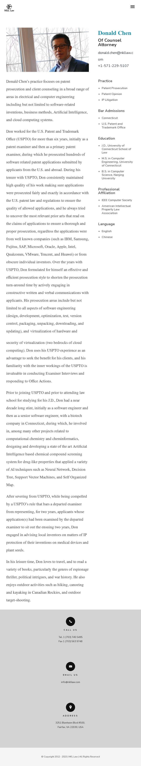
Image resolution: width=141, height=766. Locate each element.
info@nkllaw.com (70, 682)
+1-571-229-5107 (113, 65)
